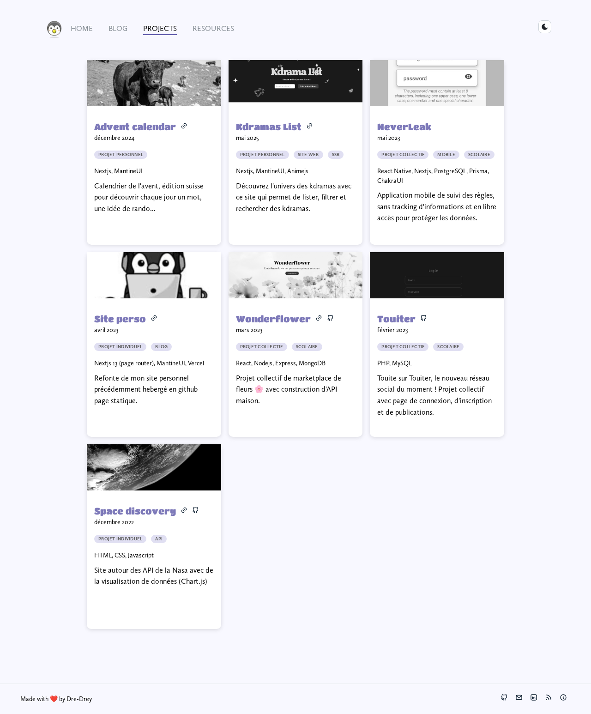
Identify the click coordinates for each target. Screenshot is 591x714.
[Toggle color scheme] (544, 26)
